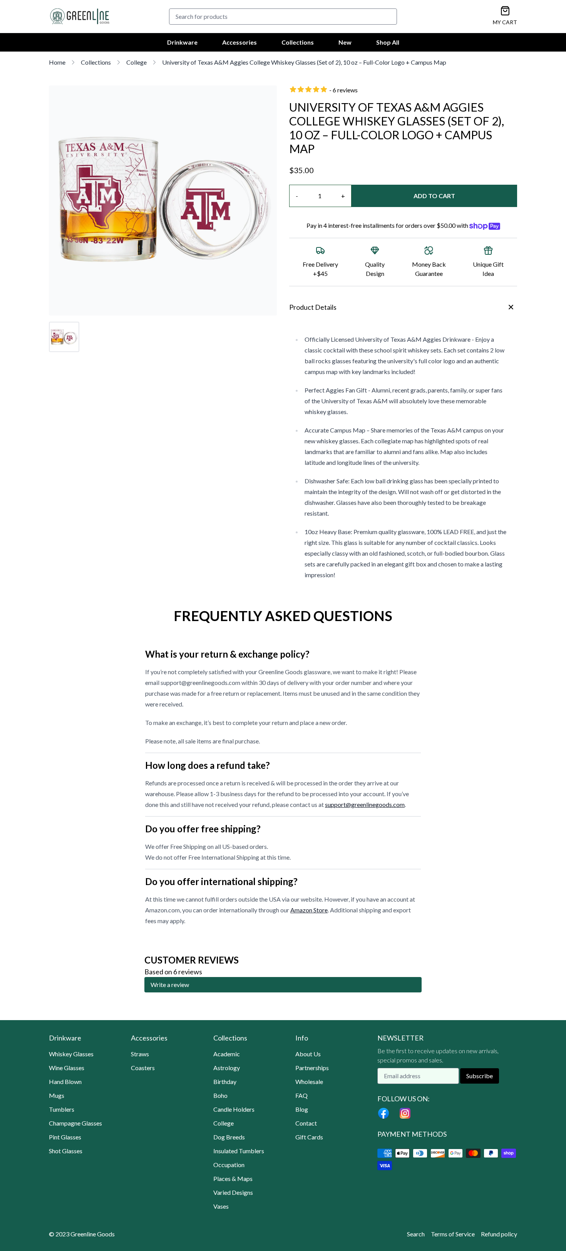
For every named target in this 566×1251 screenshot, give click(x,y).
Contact (306, 1123)
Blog (301, 1109)
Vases (221, 1206)
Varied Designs (233, 1192)
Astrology (226, 1067)
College (136, 62)
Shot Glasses (65, 1150)
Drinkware (182, 42)
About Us (308, 1053)
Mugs (56, 1095)
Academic (226, 1053)
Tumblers (61, 1109)
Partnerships (312, 1067)
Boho (220, 1095)
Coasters (143, 1067)
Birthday (224, 1081)
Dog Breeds (229, 1137)
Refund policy (499, 1234)
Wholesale (309, 1081)
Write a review (170, 984)
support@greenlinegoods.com (365, 804)
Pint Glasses (65, 1137)
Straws (140, 1053)
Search (416, 1234)
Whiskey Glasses (71, 1053)
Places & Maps (233, 1178)
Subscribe (479, 1075)
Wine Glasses (66, 1067)
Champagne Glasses (75, 1123)
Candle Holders (234, 1109)
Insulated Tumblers (238, 1150)
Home (57, 62)
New (345, 42)
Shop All (387, 42)
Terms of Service (453, 1234)
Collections (297, 42)
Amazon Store (309, 910)
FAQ (301, 1095)
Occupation (228, 1164)
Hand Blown (65, 1081)
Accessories (239, 42)
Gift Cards (309, 1137)
